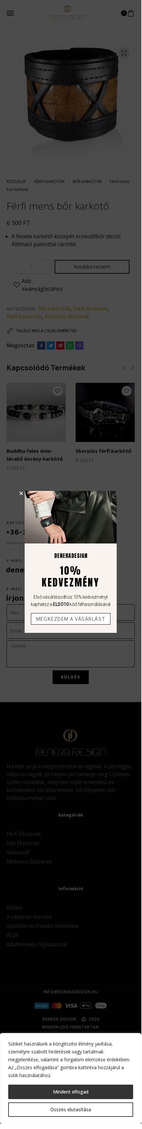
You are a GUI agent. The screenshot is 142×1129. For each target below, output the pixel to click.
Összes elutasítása (70, 1109)
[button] (21, 493)
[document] (70, 562)
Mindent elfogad (70, 1092)
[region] (70, 1078)
